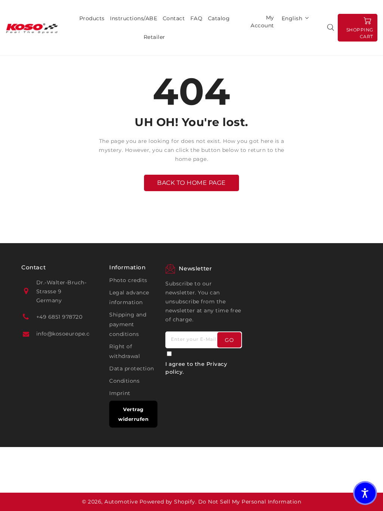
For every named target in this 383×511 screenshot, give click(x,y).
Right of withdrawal (124, 351)
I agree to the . (196, 368)
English (292, 18)
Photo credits (128, 280)
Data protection (131, 368)
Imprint (120, 393)
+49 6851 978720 (59, 316)
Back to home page (191, 182)
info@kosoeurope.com (67, 333)
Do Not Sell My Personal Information (249, 501)
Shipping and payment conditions (127, 324)
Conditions (124, 380)
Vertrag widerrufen (133, 414)
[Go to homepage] (32, 28)
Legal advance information (129, 297)
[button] (365, 493)
